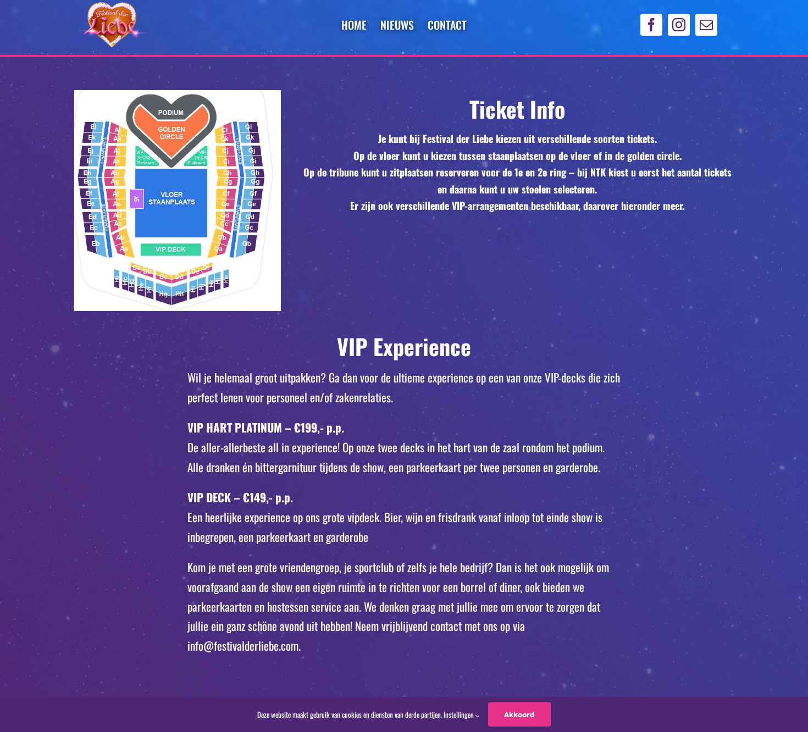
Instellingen (459, 714)
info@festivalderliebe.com (242, 645)
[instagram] (679, 25)
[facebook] (651, 25)
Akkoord (519, 714)
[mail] (706, 25)
